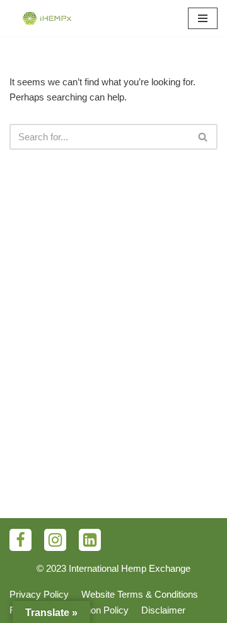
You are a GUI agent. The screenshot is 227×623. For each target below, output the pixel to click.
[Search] (203, 137)
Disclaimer (163, 610)
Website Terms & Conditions (139, 594)
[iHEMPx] (47, 18)
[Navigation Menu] (203, 18)
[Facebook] (20, 540)
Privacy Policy (39, 594)
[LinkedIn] (90, 540)
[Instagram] (55, 540)
